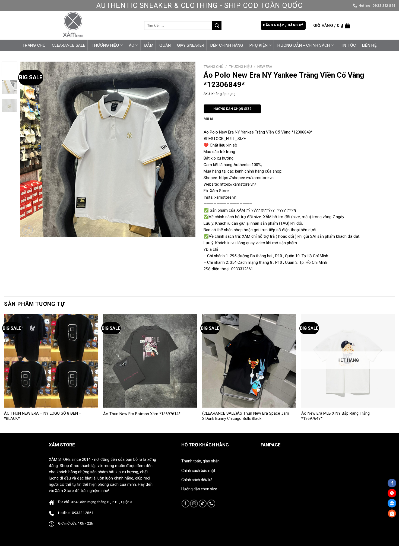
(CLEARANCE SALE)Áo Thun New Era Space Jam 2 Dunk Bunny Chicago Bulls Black (245, 416)
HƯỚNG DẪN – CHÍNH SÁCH (303, 45)
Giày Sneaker (190, 45)
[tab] (208, 118)
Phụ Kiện (258, 45)
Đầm (148, 45)
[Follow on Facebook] (185, 503)
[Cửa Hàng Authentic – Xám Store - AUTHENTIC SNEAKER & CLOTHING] (73, 25)
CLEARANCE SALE (68, 45)
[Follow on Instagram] (194, 503)
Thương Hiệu (105, 45)
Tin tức (348, 45)
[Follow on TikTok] (203, 503)
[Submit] (216, 25)
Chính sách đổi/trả (197, 480)
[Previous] (31, 149)
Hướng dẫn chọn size (199, 489)
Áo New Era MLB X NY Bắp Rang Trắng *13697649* (335, 416)
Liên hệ (369, 45)
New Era (264, 66)
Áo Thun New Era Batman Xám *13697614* (141, 414)
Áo (132, 45)
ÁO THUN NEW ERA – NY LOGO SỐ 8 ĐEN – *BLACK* (42, 416)
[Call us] (211, 503)
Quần (165, 45)
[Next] (185, 149)
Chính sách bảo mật (198, 470)
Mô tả (208, 119)
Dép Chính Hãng (226, 45)
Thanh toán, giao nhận (200, 461)
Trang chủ (34, 45)
